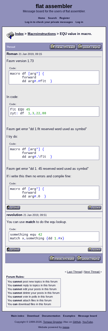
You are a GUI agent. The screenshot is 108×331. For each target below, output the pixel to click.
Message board (87, 315)
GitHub (77, 321)
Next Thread (92, 271)
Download (33, 315)
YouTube (87, 321)
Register (65, 18)
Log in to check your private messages (49, 22)
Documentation (51, 315)
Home (41, 18)
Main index (17, 315)
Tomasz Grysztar (52, 321)
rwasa (66, 327)
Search (52, 18)
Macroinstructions (42, 34)
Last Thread (74, 271)
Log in (79, 22)
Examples (69, 315)
